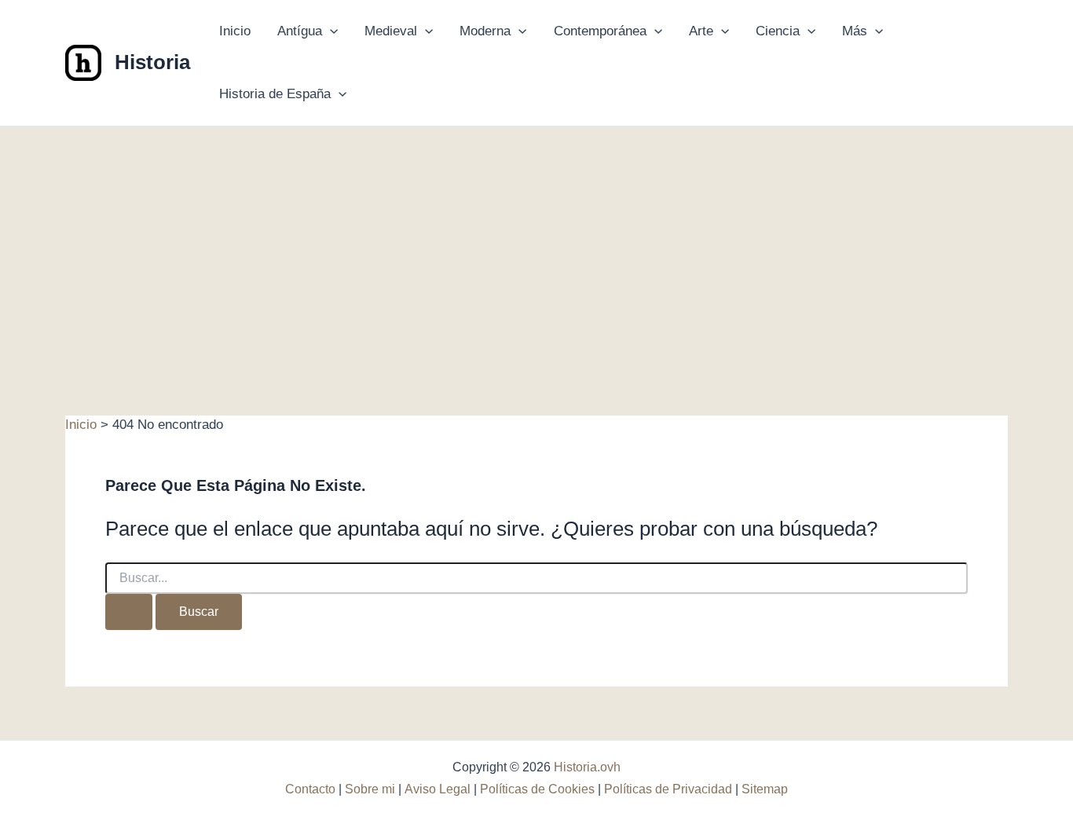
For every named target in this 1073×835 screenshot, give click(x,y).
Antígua (299, 31)
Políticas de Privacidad (668, 789)
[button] (330, 31)
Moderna (485, 31)
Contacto (310, 789)
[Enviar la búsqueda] (128, 612)
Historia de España (275, 93)
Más (854, 31)
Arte (701, 31)
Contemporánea (600, 31)
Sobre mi (370, 789)
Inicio (235, 31)
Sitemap (765, 789)
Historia (152, 62)
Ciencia (778, 31)
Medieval (390, 31)
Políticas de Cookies (537, 789)
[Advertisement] (536, 244)
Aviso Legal (438, 789)
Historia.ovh (587, 767)
